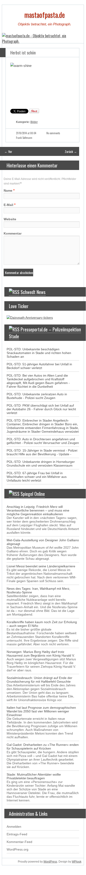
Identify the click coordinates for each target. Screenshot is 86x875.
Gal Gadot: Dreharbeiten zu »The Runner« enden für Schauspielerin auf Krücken (43, 746)
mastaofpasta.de (44, 14)
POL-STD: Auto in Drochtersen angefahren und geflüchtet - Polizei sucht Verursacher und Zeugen (43, 441)
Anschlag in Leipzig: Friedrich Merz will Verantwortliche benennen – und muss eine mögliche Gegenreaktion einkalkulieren (38, 510)
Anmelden (14, 826)
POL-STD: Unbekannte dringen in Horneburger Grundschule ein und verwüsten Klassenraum (41, 463)
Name (8, 190)
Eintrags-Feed (17, 834)
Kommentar (13, 233)
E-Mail (8, 205)
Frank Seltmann (24, 138)
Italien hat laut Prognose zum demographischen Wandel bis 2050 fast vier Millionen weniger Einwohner (41, 711)
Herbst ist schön (23, 53)
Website (10, 219)
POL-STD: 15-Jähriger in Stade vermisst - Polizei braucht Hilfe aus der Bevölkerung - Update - (42, 452)
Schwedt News (33, 292)
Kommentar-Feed (19, 842)
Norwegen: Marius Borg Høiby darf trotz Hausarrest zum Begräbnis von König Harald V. (41, 653)
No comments (53, 133)
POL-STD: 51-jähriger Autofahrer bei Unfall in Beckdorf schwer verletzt (39, 366)
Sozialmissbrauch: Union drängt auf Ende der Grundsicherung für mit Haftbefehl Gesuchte (39, 679)
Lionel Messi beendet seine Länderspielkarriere (41, 566)
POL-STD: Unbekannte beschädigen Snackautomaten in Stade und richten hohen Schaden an (39, 352)
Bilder (34, 122)
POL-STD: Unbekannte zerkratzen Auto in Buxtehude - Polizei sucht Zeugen (37, 396)
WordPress (50, 861)
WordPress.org (17, 849)
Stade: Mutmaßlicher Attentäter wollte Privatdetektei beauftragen (34, 776)
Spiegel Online (33, 493)
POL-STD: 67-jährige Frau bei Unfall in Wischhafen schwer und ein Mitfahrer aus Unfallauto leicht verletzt (37, 476)
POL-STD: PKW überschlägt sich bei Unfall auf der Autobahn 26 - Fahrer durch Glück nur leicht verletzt (41, 409)
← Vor (8, 151)
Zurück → (71, 151)
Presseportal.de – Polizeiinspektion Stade (45, 333)
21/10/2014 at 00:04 (26, 133)
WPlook (76, 861)
